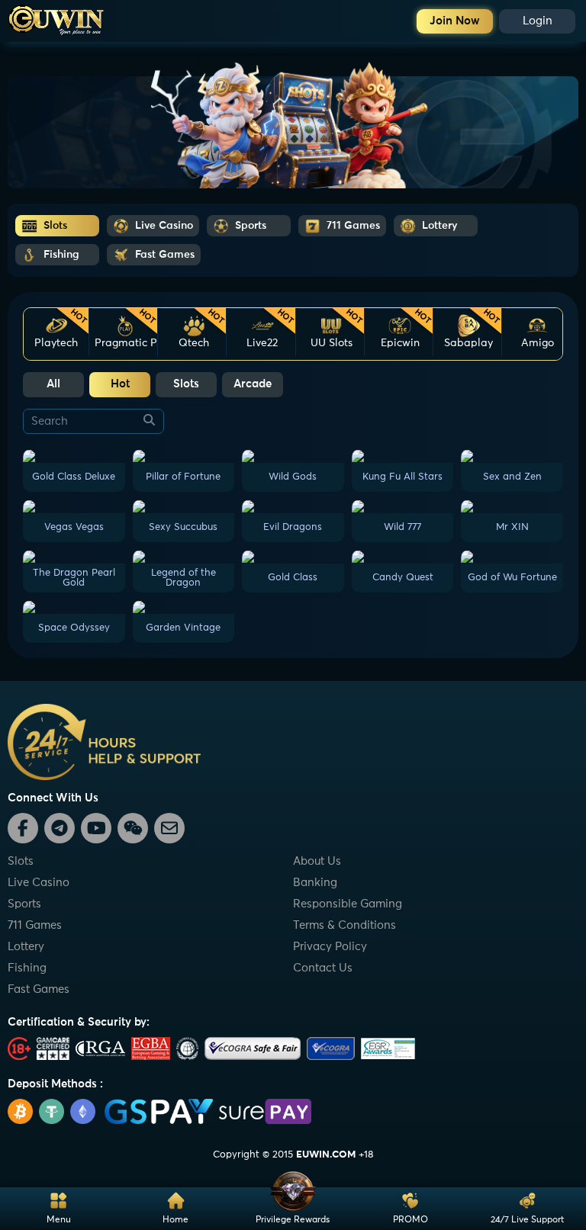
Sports (24, 904)
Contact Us (323, 968)
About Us (317, 861)
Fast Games (38, 989)
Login (537, 21)
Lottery (26, 946)
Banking (315, 882)
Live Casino (38, 882)
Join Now (455, 21)
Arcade (252, 384)
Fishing (27, 968)
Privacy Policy (330, 946)
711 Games (35, 925)
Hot (120, 384)
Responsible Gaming (347, 904)
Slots (186, 384)
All (53, 384)
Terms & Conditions (344, 925)
